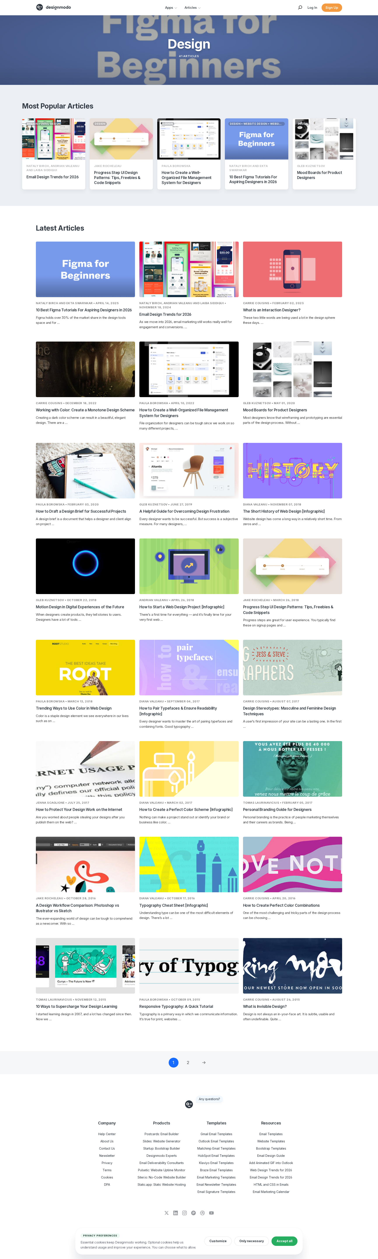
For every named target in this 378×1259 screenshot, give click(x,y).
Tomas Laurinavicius (261, 802)
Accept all (284, 1241)
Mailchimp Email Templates (216, 1148)
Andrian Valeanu (178, 303)
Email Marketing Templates (216, 1177)
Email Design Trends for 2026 (271, 1177)
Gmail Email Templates (216, 1134)
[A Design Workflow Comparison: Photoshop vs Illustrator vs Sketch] (85, 864)
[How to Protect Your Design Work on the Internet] (85, 769)
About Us (107, 1141)
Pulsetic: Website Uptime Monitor (161, 1170)
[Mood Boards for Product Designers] (292, 369)
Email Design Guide (271, 1155)
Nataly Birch (47, 303)
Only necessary (251, 1241)
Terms (107, 1170)
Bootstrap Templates (271, 1148)
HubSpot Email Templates (216, 1155)
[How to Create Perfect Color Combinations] (292, 864)
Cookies (107, 1177)
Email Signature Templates (216, 1192)
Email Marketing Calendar (271, 1192)
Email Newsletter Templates (216, 1184)
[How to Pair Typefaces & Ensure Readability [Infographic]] (188, 667)
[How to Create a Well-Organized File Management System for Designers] (188, 369)
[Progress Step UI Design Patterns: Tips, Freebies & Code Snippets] (292, 566)
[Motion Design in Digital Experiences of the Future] (85, 566)
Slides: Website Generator (161, 1141)
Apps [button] (169, 7)
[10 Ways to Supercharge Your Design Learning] (85, 966)
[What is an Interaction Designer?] (292, 269)
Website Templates (271, 1141)
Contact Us (107, 1148)
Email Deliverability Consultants (162, 1163)
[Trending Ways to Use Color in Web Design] (85, 667)
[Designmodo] (53, 7)
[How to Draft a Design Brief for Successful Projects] (85, 470)
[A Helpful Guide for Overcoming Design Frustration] (188, 470)
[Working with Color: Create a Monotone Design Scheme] (85, 369)
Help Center (107, 1134)
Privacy (107, 1163)
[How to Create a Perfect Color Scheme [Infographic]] (188, 769)
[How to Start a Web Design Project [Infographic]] (188, 566)
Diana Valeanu (255, 504)
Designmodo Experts (162, 1155)
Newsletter (107, 1155)
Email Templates (271, 1134)
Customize (218, 1241)
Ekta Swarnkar (79, 303)
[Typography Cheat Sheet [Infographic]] (188, 864)
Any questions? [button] (209, 1099)
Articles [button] (191, 7)
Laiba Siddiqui (212, 303)
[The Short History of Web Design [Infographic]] (292, 470)
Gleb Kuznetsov (257, 403)
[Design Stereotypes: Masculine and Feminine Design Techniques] (292, 667)
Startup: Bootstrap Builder (161, 1148)
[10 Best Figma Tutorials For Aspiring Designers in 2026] (85, 269)
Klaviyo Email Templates (216, 1163)
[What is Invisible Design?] (292, 966)
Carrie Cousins (256, 303)
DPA (107, 1184)
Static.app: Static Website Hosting (162, 1184)
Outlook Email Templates (216, 1141)
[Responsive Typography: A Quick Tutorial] (188, 966)
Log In (312, 7)
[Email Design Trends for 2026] (188, 269)
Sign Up (332, 7)
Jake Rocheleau (256, 600)
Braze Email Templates (216, 1170)
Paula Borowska (153, 403)
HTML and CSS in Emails (271, 1184)
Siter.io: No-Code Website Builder (162, 1177)
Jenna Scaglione (50, 802)
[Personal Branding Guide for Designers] (292, 769)
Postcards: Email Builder (162, 1134)
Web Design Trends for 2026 (271, 1170)
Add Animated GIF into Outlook (271, 1163)
